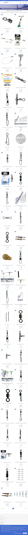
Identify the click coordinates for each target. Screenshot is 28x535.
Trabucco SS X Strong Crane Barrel (7, 403)
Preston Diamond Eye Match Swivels (7, 166)
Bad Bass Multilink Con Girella (21, 225)
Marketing (15, 531)
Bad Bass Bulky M (7, 87)
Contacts (5, 0)
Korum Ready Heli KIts (21, 28)
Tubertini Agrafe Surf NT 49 (7, 48)
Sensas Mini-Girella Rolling (7, 225)
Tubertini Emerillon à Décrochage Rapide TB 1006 (21, 462)
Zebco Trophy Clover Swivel (7, 462)
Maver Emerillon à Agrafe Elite (21, 383)
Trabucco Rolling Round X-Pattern (7, 245)
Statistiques (11, 531)
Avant (25, 508)
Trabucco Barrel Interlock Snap (7, 107)
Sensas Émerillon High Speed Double (20, 87)
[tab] (14, 516)
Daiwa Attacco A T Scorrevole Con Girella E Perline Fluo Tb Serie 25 (7, 383)
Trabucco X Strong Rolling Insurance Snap (20, 166)
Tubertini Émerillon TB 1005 (7, 28)
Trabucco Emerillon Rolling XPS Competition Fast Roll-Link (7, 482)
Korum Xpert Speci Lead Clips (21, 245)
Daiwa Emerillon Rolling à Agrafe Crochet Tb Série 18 (21, 206)
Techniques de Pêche (15, 4)
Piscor (11, 4)
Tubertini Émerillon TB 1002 (20, 186)
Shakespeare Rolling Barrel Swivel (20, 324)
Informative (2, 519)
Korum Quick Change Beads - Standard (7, 265)
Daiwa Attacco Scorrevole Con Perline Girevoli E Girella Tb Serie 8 (7, 285)
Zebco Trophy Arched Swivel (7, 186)
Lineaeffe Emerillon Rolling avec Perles (21, 482)
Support (3, 0)
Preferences (7, 531)
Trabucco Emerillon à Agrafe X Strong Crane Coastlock (7, 304)
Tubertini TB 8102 (20, 403)
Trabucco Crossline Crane (20, 107)
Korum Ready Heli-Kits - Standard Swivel (20, 48)
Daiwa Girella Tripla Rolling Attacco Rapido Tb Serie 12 (21, 304)
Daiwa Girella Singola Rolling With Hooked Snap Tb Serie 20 (21, 127)
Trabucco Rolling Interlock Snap (21, 265)
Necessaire (3, 531)
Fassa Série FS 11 (7, 324)
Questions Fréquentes (3, 517)
